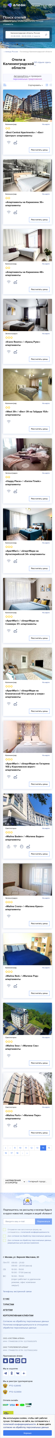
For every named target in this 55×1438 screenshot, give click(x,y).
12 (32, 1148)
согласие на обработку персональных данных (26, 1427)
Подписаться (43, 1221)
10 (20, 1148)
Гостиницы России (10, 52)
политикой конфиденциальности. (35, 1232)
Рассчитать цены (39, 150)
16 (6, 1153)
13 (37, 1148)
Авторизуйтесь (21, 76)
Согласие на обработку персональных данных (26, 1321)
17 (12, 1153)
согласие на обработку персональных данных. (31, 1236)
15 (49, 1148)
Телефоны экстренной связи (17, 1291)
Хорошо (27, 1433)
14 (43, 1148)
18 (17, 1153)
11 (26, 1148)
